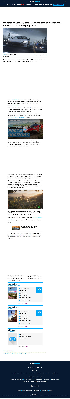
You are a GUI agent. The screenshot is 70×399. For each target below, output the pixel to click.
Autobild (19, 390)
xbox (26, 353)
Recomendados (47, 4)
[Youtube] (41, 367)
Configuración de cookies (42, 381)
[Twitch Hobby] (32, 367)
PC (13, 285)
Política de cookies (38, 379)
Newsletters (50, 373)
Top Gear (51, 390)
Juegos (14, 4)
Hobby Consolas (44, 390)
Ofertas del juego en (21, 303)
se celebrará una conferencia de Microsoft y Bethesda (23, 235)
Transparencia (47, 379)
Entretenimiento (37, 4)
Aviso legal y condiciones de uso (16, 379)
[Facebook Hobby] (28, 367)
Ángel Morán (6, 56)
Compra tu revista (58, 4)
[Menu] (4, 1)
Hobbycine (20, 4)
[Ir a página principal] (35, 1)
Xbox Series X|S (15, 353)
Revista (44, 373)
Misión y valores (26, 381)
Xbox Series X (17, 285)
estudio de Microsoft (17, 100)
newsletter (28, 4)
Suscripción (33, 381)
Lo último (8, 4)
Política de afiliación (55, 379)
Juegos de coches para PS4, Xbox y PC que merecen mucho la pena (29, 227)
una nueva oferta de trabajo (18, 117)
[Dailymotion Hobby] (37, 367)
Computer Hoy (37, 390)
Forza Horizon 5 (14, 105)
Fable (31, 107)
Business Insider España (27, 390)
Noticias (4, 353)
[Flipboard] (39, 367)
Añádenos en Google (39, 55)
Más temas (56, 373)
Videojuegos (21, 353)
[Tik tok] (34, 367)
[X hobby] (30, 367)
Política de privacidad (28, 379)
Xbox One (10, 285)
